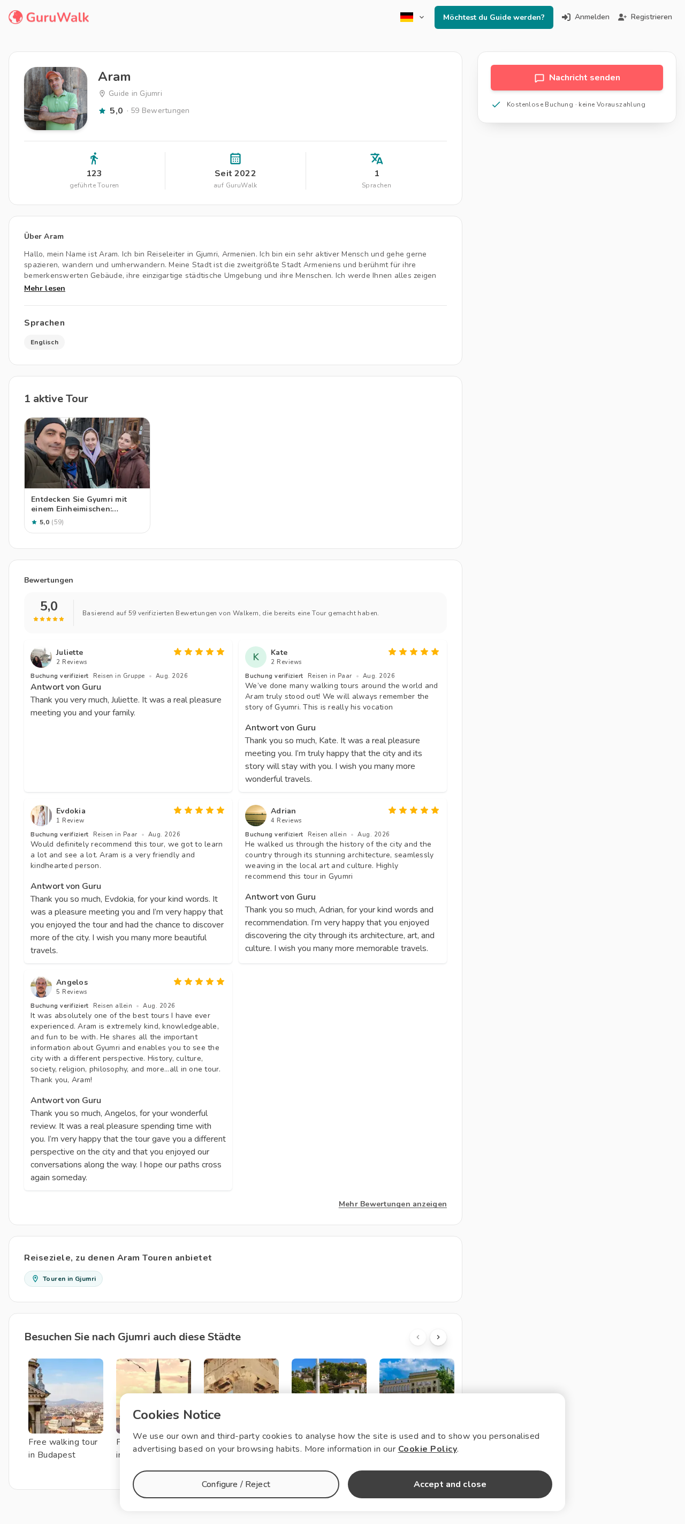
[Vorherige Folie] (418, 1337)
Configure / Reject (236, 1484)
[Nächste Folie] (438, 1337)
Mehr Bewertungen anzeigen (393, 1204)
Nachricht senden (584, 78)
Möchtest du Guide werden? (494, 17)
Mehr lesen (44, 288)
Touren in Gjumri (69, 1278)
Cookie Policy (428, 1449)
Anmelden (592, 17)
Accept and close (450, 1484)
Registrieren (651, 17)
